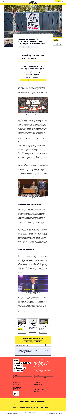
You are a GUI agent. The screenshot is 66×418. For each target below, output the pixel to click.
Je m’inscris (48, 404)
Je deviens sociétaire (38, 384)
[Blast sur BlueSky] (30, 413)
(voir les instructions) (36, 354)
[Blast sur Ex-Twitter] (38, 413)
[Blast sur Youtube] (26, 413)
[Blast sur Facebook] (36, 413)
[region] (33, 326)
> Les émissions (16, 377)
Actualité (55, 39)
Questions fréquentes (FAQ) (40, 377)
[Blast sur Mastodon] (32, 413)
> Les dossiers (16, 382)
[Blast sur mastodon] (44, 345)
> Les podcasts (16, 380)
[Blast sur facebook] (49, 345)
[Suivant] (50, 326)
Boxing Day (42, 328)
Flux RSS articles (16, 388)
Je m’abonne (36, 380)
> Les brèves (16, 384)
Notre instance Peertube (39, 389)
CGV (61, 413)
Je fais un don (37, 382)
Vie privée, (56, 413)
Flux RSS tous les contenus (18, 387)
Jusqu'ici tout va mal (32, 327)
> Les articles (16, 375)
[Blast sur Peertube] (28, 413)
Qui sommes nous (38, 375)
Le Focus (19, 328)
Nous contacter (37, 393)
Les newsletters (37, 386)
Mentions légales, (50, 413)
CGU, (59, 413)
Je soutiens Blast (34, 80)
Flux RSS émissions (17, 389)
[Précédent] (15, 326)
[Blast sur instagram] (46, 345)
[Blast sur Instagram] (34, 413)
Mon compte (36, 391)
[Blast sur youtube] (38, 345)
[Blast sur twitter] (41, 345)
